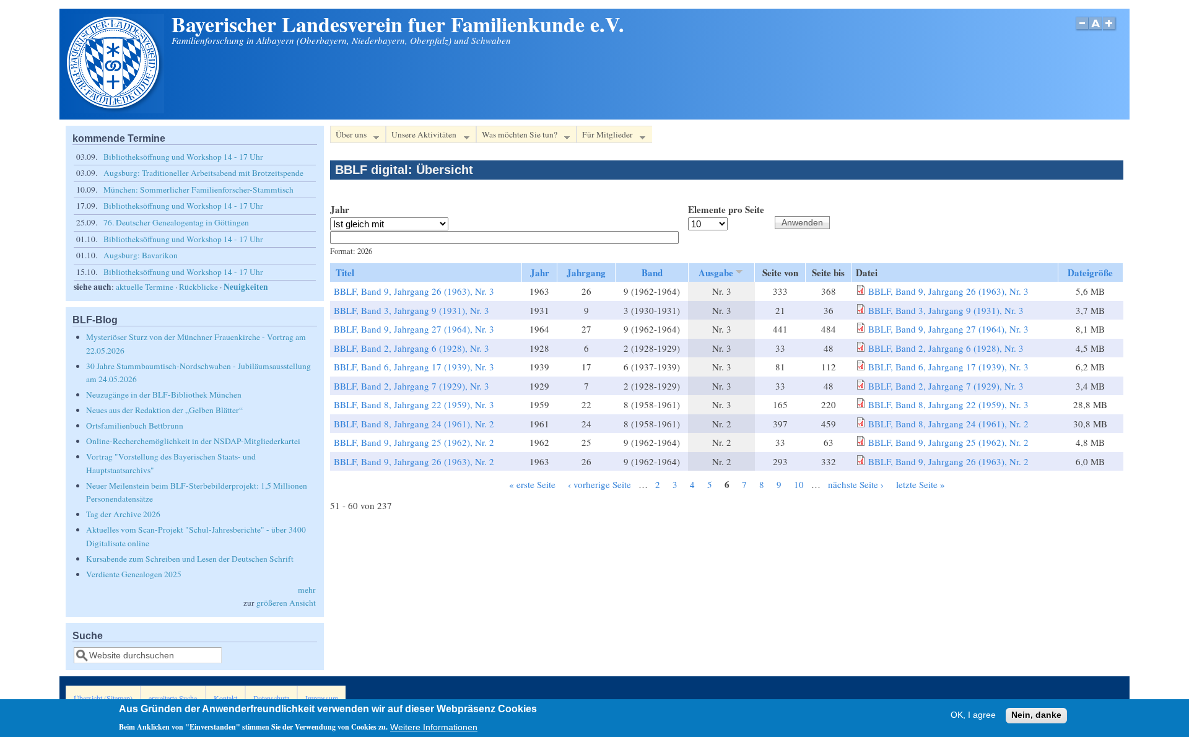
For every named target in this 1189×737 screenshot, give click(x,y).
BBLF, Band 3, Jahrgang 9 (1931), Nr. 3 (411, 310)
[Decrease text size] (1082, 30)
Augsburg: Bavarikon (140, 255)
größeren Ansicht (286, 602)
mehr (307, 589)
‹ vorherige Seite (599, 484)
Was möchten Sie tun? (516, 136)
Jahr (339, 209)
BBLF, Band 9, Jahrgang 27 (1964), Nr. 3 (414, 329)
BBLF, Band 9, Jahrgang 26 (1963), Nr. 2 (414, 461)
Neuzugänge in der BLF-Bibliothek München (164, 394)
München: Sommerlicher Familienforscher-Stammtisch (198, 189)
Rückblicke (198, 286)
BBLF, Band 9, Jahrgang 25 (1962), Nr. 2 (414, 442)
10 (799, 484)
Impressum (321, 698)
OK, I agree (973, 715)
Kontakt (225, 698)
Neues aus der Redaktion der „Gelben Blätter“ (164, 410)
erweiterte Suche (173, 698)
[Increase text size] (1110, 30)
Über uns (348, 136)
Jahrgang (586, 272)
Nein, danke (1036, 715)
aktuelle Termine (144, 286)
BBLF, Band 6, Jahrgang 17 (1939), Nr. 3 (414, 366)
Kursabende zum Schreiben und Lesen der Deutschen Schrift (190, 558)
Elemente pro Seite (726, 209)
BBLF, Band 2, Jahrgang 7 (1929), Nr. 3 (411, 386)
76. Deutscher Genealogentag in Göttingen (176, 222)
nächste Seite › (856, 484)
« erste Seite (532, 484)
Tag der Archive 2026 (123, 514)
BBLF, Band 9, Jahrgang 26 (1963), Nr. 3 (414, 291)
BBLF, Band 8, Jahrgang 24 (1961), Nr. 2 (414, 423)
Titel (345, 272)
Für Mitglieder (605, 136)
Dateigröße (1090, 272)
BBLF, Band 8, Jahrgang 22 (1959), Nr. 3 (414, 404)
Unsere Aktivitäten (421, 136)
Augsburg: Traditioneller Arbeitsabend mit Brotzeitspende (203, 172)
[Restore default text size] (1095, 30)
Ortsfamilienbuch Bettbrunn (134, 425)
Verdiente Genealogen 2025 (133, 574)
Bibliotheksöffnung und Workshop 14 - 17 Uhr (183, 156)
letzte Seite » (920, 484)
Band (652, 272)
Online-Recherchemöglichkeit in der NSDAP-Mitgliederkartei (193, 441)
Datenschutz (271, 698)
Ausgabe (716, 272)
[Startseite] (114, 109)
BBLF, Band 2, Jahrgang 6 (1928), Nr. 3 (411, 348)
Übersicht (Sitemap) (103, 698)
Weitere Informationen (433, 726)
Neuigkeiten (246, 287)
